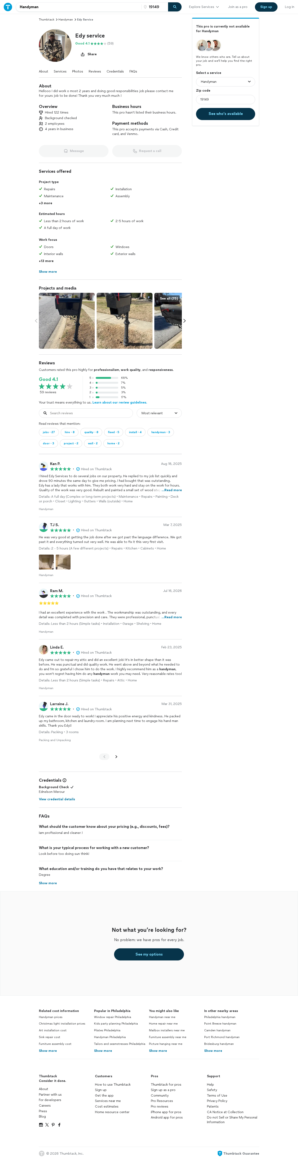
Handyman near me (162, 1017)
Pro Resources (162, 1101)
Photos (77, 71)
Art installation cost (53, 1030)
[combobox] (78, 7)
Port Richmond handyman (222, 1037)
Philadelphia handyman (219, 1017)
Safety (212, 1090)
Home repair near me (163, 1023)
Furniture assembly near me (167, 1037)
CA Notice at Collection (225, 1112)
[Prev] (104, 756)
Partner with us (50, 1095)
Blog (42, 1117)
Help (210, 1085)
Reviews (95, 71)
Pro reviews (159, 1106)
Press (43, 1111)
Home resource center (112, 1112)
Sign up (101, 1090)
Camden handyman (217, 1030)
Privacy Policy (217, 1101)
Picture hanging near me (165, 1044)
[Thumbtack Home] (8, 7)
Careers (45, 1106)
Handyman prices (50, 1017)
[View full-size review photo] (46, 562)
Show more (48, 1051)
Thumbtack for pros (166, 1085)
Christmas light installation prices (62, 1023)
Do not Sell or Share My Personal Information (232, 1119)
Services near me (108, 1101)
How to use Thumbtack (113, 1085)
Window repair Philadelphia (112, 1017)
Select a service (208, 73)
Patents (213, 1106)
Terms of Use (217, 1096)
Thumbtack (46, 19)
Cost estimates (107, 1106)
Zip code (203, 90)
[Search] (175, 7)
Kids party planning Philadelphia (116, 1023)
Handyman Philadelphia (110, 1037)
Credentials (115, 71)
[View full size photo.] (67, 321)
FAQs (133, 71)
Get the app (104, 1096)
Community (160, 1096)
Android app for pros (167, 1117)
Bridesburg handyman (219, 1044)
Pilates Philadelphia (107, 1030)
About (43, 71)
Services (60, 71)
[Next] (116, 756)
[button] (55, 45)
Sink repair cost (49, 1037)
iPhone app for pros (166, 1112)
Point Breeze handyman (220, 1023)
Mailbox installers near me (167, 1030)
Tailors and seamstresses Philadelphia (119, 1044)
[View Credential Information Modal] (64, 780)
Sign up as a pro (163, 1090)
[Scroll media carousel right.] (184, 321)
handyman (65, 19)
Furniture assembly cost (55, 1044)
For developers (50, 1100)
